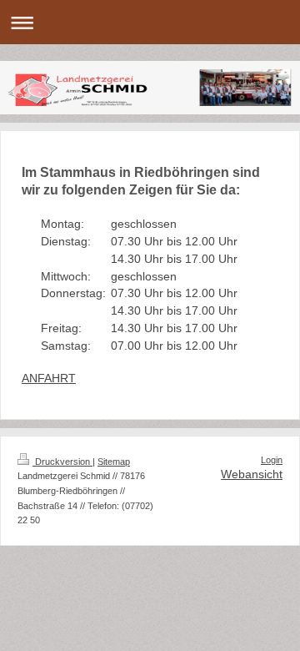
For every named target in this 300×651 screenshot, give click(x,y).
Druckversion (62, 462)
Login (271, 460)
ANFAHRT (49, 378)
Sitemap (114, 462)
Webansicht (251, 474)
